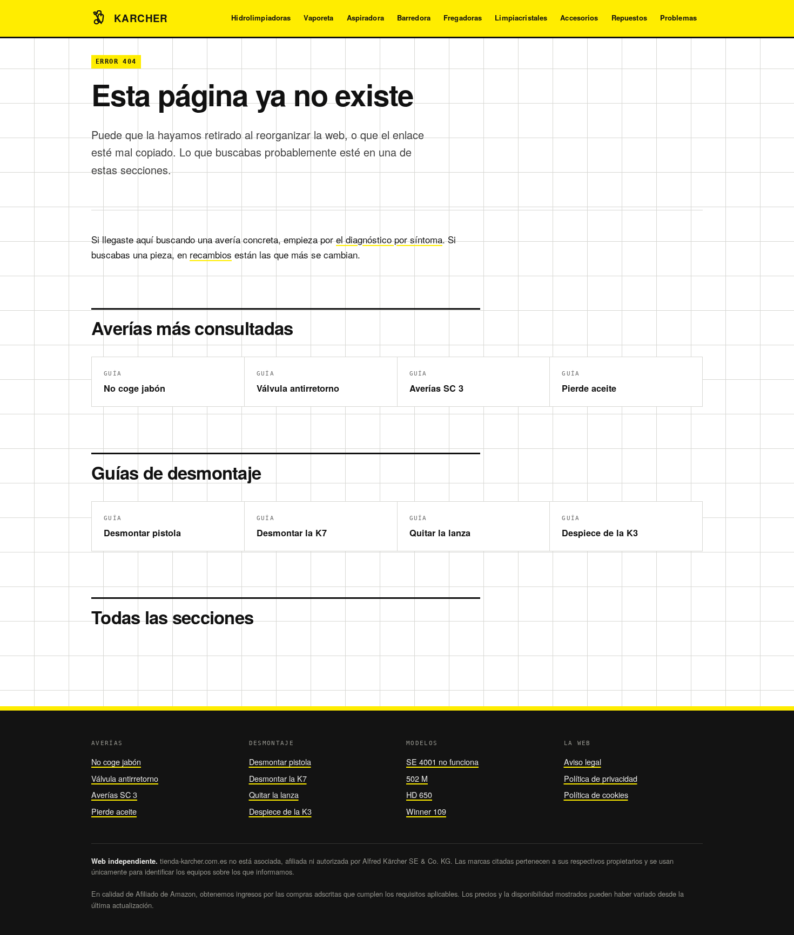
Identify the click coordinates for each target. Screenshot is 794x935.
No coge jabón (116, 761)
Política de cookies (596, 794)
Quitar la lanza (274, 794)
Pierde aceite (114, 811)
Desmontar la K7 (278, 778)
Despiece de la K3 (280, 811)
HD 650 (419, 794)
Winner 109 (426, 811)
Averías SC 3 (114, 794)
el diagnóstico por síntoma (389, 239)
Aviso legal (582, 761)
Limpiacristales (521, 17)
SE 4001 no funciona (442, 761)
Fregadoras (462, 17)
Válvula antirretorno (124, 778)
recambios (211, 254)
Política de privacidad (600, 778)
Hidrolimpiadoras (261, 17)
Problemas (678, 17)
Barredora (413, 17)
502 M (417, 778)
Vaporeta (318, 17)
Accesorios (579, 17)
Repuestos (629, 17)
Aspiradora (365, 17)
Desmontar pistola (280, 761)
